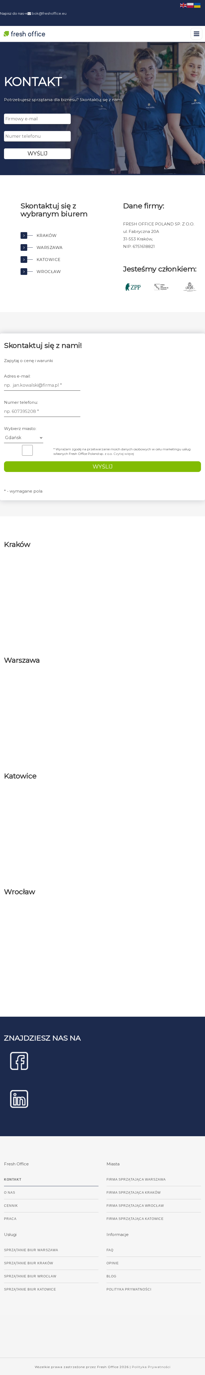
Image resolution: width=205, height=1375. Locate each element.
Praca (10, 1219)
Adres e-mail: (17, 376)
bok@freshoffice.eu (48, 13)
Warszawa (50, 247)
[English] (183, 4)
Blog (111, 1276)
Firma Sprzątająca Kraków (134, 1193)
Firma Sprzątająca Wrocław (135, 1206)
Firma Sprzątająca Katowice (135, 1219)
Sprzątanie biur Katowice (30, 1289)
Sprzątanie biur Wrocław (30, 1276)
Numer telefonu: (21, 402)
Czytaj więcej (123, 454)
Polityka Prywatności (151, 1367)
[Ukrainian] (197, 4)
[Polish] (190, 4)
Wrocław (49, 271)
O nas (9, 1193)
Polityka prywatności (129, 1289)
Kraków (47, 235)
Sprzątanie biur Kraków (28, 1263)
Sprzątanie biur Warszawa (31, 1250)
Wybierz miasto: (20, 428)
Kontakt (12, 1179)
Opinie (113, 1263)
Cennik (11, 1206)
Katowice (49, 259)
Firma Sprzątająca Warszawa (136, 1179)
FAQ (110, 1250)
